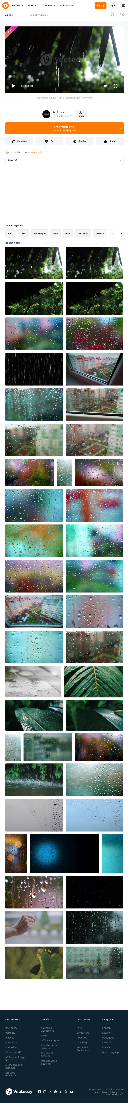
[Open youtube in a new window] (71, 1090)
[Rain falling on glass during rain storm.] (94, 778)
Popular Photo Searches (48, 1056)
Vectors (15, 5)
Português (105, 1036)
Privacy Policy (114, 1090)
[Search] (113, 15)
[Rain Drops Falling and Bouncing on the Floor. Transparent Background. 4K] (94, 890)
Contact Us (81, 1031)
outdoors (83, 232)
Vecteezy (10, 1031)
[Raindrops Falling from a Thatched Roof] (34, 261)
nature (100, 232)
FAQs (78, 1026)
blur (67, 232)
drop (23, 232)
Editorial (65, 5)
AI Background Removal (13, 1065)
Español (104, 1031)
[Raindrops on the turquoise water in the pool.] (112, 852)
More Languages (109, 1050)
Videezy (9, 1036)
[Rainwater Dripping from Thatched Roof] (94, 261)
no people (40, 232)
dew (55, 232)
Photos (32, 5)
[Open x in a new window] (66, 1090)
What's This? (36, 152)
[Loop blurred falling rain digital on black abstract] (34, 367)
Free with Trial (65, 128)
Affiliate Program (45, 1040)
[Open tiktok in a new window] (60, 1090)
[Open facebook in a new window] (39, 1090)
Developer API (13, 1050)
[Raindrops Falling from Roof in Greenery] (34, 297)
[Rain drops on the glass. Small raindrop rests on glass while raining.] (94, 926)
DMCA (44, 1034)
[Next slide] (115, 232)
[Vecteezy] (5, 5)
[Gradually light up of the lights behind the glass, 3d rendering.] (64, 852)
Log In (113, 5)
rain (10, 232)
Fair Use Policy (111, 1092)
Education (11, 1045)
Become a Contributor (82, 1047)
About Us (80, 1036)
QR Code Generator (11, 1072)
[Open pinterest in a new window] (55, 1090)
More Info (13, 158)
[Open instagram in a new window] (44, 1090)
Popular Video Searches (48, 1064)
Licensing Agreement (47, 1028)
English (104, 1026)
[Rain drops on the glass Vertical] (13, 745)
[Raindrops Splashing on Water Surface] (34, 778)
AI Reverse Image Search (13, 1057)
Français (104, 1045)
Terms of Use (98, 1090)
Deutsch (104, 1041)
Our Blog (80, 1041)
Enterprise (11, 1041)
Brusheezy (11, 1026)
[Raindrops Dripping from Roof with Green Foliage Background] (94, 297)
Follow (80, 116)
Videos (48, 5)
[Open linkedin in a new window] (50, 1090)
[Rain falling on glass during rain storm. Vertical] (64, 471)
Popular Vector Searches (49, 1048)
